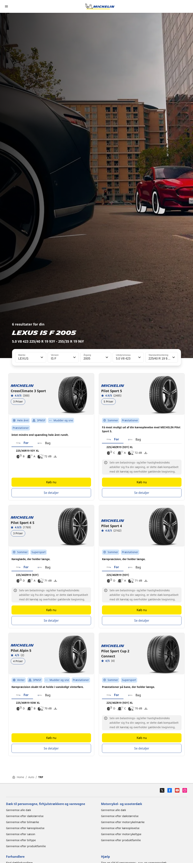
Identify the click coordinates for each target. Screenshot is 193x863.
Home (20, 777)
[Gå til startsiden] (100, 6)
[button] (41, 357)
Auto (31, 777)
